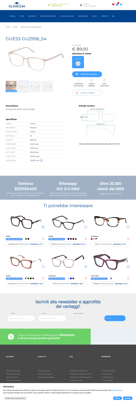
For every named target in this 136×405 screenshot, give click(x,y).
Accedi (85, 6)
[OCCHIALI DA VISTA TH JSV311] (110, 224)
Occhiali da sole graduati (46, 377)
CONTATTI (104, 16)
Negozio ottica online (13, 371)
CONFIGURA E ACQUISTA (89, 74)
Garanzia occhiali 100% (13, 380)
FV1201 (68, 284)
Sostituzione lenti (48, 16)
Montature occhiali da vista (78, 371)
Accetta (127, 398)
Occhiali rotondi (107, 374)
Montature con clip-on (45, 374)
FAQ (71, 356)
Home (8, 27)
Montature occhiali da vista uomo (80, 374)
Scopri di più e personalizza (15, 398)
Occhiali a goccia (107, 377)
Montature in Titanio (76, 380)
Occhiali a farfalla (107, 380)
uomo (21, 16)
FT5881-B (110, 284)
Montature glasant (44, 371)
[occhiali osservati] (113, 5)
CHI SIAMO (10, 356)
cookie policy (117, 390)
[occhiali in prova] (117, 5)
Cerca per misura (11, 377)
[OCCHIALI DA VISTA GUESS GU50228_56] (25, 224)
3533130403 (25, 188)
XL (43, 227)
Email (44, 313)
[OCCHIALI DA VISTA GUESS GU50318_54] (25, 263)
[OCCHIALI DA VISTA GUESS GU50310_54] (68, 224)
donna (12, 16)
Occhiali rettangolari (108, 371)
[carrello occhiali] (121, 5)
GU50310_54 (68, 244)
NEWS (94, 16)
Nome (13, 313)
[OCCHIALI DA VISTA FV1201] (68, 263)
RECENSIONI (83, 16)
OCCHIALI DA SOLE (67, 16)
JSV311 (110, 244)
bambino (32, 16)
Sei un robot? (78, 313)
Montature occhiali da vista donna (81, 377)
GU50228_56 (25, 244)
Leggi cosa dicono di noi (110, 194)
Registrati (92, 6)
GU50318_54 (25, 284)
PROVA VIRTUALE (16, 239)
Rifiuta (117, 398)
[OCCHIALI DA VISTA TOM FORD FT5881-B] (110, 263)
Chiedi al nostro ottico (13, 374)
